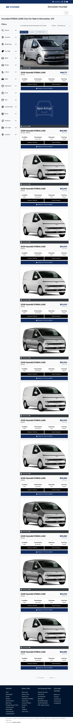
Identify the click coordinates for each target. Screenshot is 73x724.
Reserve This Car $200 (45, 88)
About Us (57, 694)
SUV (7, 692)
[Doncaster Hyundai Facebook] (62, 2)
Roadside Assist (43, 701)
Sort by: (54, 25)
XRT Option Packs (43, 705)
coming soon (10, 713)
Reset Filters (24, 32)
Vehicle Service (43, 692)
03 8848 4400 (11, 13)
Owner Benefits (43, 703)
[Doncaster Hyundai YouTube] (67, 2)
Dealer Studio (17, 722)
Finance (24, 705)
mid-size (8, 703)
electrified (9, 694)
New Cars (25, 692)
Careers (56, 697)
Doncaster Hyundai (57, 7)
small (7, 696)
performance (10, 701)
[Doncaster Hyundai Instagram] (65, 2)
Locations (57, 1)
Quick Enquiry (56, 84)
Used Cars (25, 696)
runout (8, 698)
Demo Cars (25, 694)
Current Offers (26, 703)
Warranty (41, 698)
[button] (66, 13)
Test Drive (25, 711)
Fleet (23, 707)
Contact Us (57, 699)
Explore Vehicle (32, 84)
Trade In (24, 709)
